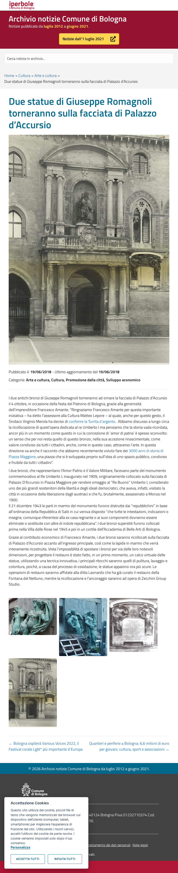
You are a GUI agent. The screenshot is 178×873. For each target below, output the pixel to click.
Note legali (140, 845)
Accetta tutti (27, 859)
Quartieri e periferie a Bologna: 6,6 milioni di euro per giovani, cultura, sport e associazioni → (129, 746)
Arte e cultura (46, 75)
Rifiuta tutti (64, 859)
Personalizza (20, 847)
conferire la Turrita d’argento (92, 421)
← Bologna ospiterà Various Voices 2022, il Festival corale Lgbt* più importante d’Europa (45, 746)
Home (9, 75)
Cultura (24, 75)
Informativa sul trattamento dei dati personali (97, 845)
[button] (89, 39)
